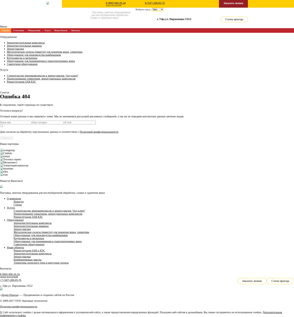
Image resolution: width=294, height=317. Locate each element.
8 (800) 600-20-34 (116, 3)
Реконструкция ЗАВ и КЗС (29, 250)
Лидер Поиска (9, 295)
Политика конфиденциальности (18, 306)
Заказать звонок (233, 3)
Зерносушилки (15, 48)
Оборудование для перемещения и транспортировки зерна (41, 61)
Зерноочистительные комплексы (26, 42)
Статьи (18, 204)
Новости (19, 201)
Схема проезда (234, 19)
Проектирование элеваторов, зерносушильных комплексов (41, 78)
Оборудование (34, 30)
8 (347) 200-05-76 (155, 3)
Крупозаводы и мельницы (22, 58)
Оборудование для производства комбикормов (34, 54)
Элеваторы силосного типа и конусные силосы (41, 262)
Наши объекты (60, 30)
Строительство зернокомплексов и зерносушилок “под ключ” (42, 75)
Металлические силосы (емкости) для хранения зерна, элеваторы (44, 51)
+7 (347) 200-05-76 (10, 280)
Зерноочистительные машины (24, 45)
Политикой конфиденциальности (99, 131)
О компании (18, 30)
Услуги (47, 30)
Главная (5, 30)
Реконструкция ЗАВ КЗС (21, 81)
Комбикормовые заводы (28, 259)
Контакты (75, 30)
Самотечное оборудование (22, 64)
